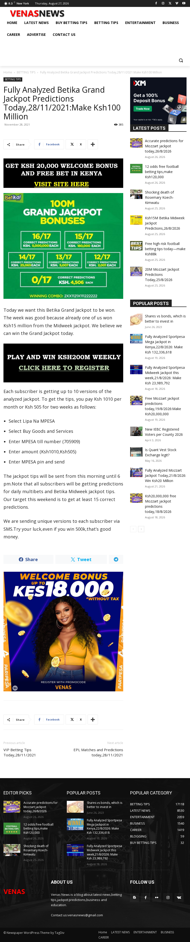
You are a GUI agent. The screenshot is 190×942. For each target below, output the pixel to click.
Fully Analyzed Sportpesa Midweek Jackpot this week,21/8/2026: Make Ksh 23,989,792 (104, 852)
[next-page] (141, 529)
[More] (93, 144)
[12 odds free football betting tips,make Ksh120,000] (136, 168)
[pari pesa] (63, 631)
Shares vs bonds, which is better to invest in (104, 805)
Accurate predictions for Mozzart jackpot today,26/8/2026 (164, 145)
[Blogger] (134, 897)
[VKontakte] (179, 897)
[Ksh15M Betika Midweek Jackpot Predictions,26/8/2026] (136, 220)
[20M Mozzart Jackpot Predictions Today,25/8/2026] (136, 271)
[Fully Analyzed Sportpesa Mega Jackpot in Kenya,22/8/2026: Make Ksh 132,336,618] (136, 338)
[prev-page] (133, 529)
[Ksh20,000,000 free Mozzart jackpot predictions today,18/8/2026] (136, 498)
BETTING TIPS (26, 72)
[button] (181, 60)
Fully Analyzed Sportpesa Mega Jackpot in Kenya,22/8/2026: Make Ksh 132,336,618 (104, 826)
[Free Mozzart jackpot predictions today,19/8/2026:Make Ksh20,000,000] (136, 400)
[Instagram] (163, 3)
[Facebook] (156, 3)
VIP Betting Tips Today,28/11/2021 (19, 752)
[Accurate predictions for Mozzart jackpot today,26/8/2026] (136, 143)
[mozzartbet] (63, 363)
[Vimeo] (177, 3)
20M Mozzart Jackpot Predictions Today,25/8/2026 (162, 274)
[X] (170, 3)
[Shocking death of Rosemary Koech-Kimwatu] (136, 194)
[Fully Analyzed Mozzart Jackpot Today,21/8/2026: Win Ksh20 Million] (136, 472)
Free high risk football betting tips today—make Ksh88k (165, 248)
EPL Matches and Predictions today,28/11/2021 (98, 752)
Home (7, 72)
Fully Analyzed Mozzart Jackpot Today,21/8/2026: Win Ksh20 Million (165, 475)
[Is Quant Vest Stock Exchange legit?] (136, 452)
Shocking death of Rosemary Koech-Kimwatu (159, 197)
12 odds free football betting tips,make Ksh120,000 (162, 171)
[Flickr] (156, 897)
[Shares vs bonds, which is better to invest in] (136, 319)
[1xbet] (63, 173)
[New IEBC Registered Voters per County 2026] (136, 431)
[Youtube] (184, 3)
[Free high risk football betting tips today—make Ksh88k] (136, 245)
